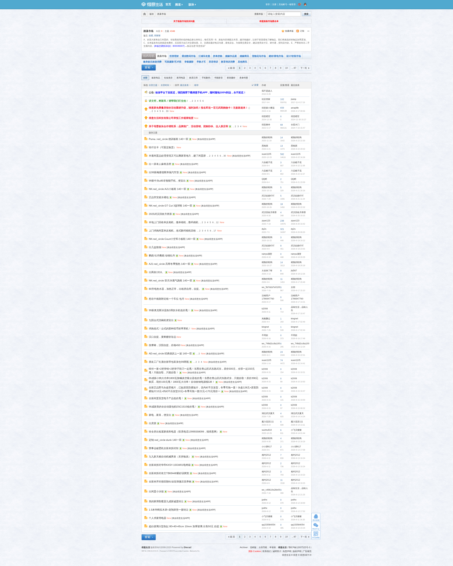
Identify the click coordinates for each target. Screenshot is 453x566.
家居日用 (193, 78)
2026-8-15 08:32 (298, 408)
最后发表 (184, 85)
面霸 (151, 35)
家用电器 (181, 78)
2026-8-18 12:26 (298, 274)
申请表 (272, 547)
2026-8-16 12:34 (298, 347)
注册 (274, 4)
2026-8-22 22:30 (298, 141)
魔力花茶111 (268, 421)
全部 (145, 78)
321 (282, 229)
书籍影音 (218, 78)
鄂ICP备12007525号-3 (299, 547)
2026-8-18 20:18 (298, 265)
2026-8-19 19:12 (298, 240)
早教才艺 (201, 61)
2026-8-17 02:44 (298, 330)
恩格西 (265, 146)
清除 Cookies (254, 551)
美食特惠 (243, 78)
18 (281, 204)
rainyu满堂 (267, 254)
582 (282, 154)
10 (286, 68)
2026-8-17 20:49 (298, 282)
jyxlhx (264, 500)
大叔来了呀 (267, 270)
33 (167, 111)
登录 (268, 4)
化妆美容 (168, 78)
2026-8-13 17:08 (298, 450)
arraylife (295, 108)
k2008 (265, 308)
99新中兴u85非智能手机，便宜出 (167, 180)
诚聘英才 (277, 551)
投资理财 (174, 56)
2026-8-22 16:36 (298, 157)
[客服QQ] (315, 517)
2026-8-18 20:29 (298, 257)
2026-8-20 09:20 (298, 232)
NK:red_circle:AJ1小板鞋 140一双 (167, 189)
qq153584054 (268, 524)
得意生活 (282, 547)
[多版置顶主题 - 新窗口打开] (146, 101)
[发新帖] (149, 68)
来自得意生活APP (206, 139)
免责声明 (287, 551)
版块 (191, 4)
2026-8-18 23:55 (298, 249)
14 (281, 137)
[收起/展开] (308, 31)
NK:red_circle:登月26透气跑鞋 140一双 (170, 280)
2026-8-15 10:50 (298, 382)
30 (224, 156)
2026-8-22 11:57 (298, 174)
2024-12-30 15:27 (298, 119)
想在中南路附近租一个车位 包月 (166, 298)
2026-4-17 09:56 (298, 111)
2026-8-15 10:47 (298, 391)
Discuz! (187, 547)
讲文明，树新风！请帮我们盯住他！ (168, 100)
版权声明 (297, 551)
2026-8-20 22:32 (298, 207)
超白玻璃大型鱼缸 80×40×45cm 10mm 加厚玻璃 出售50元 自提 (184, 526)
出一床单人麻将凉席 (160, 164)
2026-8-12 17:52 (298, 511)
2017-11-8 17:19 (298, 102)
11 (281, 279)
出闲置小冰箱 (156, 491)
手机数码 (206, 78)
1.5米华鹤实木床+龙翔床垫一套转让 (168, 509)
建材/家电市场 (276, 56)
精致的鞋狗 (267, 137)
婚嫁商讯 (244, 56)
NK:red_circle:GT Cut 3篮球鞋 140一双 (170, 205)
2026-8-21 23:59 (298, 182)
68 (281, 125)
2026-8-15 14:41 (298, 363)
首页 (168, 4)
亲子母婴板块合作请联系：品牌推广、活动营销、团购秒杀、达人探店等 (188, 126)
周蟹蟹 (157, 35)
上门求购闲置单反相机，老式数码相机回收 (172, 230)
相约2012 (266, 455)
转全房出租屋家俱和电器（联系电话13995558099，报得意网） (184, 431)
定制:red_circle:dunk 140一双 (165, 439)
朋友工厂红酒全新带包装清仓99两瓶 (169, 361)
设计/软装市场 (293, 56)
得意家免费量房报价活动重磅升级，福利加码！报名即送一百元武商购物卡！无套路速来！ (198, 107)
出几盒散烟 (155, 247)
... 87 (294, 68)
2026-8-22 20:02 (298, 149)
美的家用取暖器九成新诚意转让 (166, 501)
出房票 (152, 423)
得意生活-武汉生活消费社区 (144, 14)
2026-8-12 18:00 (298, 503)
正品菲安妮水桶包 (159, 197)
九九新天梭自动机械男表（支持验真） (170, 456)
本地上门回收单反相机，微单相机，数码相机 (173, 222)
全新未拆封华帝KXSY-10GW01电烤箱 (170, 464)
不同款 (265, 335)
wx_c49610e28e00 (271, 490)
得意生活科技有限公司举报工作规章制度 (171, 118)
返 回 (232, 68)
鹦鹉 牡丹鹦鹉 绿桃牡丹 (162, 255)
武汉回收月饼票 (269, 212)
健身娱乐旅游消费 (152, 61)
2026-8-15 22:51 (298, 355)
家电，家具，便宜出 (160, 415)
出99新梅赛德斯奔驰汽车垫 (164, 172)
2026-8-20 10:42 (298, 224)
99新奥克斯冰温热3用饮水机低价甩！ (169, 310)
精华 (196, 85)
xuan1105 (266, 154)
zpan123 (266, 220)
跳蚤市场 (161, 14)
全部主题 (153, 85)
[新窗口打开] (145, 139)
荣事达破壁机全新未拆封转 (164, 448)
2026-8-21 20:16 (298, 190)
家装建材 (231, 78)
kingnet (294, 318)
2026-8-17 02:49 (298, 322)
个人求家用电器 (157, 518)
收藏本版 (289, 31)
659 (282, 108)
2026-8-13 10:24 (298, 458)
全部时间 (165, 85)
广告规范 (307, 551)
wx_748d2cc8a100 (271, 343)
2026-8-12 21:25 (298, 495)
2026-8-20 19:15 (298, 215)
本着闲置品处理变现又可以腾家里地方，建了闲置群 (177, 155)
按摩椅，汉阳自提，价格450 (164, 345)
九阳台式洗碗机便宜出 (161, 320)
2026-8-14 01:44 (298, 433)
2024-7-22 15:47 (298, 128)
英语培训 (213, 61)
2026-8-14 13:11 (298, 425)
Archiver (244, 547)
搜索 (306, 14)
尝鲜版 (253, 547)
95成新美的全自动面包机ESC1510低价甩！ (173, 406)
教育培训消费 (228, 61)
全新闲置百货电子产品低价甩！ (166, 398)
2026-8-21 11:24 (298, 199)
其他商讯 (242, 61)
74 (281, 360)
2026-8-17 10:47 (298, 313)
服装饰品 (155, 78)
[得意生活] (152, 4)
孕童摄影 (189, 61)
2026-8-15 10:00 (298, 400)
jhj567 (294, 270)
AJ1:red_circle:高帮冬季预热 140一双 (169, 263)
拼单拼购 (217, 56)
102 (282, 99)
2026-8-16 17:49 (298, 338)
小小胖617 (267, 446)
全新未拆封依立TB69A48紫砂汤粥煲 (169, 473)
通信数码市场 (189, 56)
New (172, 111)
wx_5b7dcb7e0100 (271, 287)
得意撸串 (266, 124)
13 (281, 146)
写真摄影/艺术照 (173, 61)
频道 (178, 4)
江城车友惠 (204, 56)
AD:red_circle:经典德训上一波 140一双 (170, 353)
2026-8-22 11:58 (298, 166)
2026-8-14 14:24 (298, 416)
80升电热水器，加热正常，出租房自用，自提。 (175, 288)
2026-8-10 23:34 (298, 528)
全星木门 (295, 124)
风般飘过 (266, 318)
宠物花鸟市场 (259, 56)
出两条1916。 (156, 272)
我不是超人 (267, 91)
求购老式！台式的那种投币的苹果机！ (170, 328)
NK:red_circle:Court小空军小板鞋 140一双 (172, 238)
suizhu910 (267, 430)
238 (282, 221)
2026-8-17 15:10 (298, 290)
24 (281, 352)
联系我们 (267, 551)
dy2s (264, 229)
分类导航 (263, 547)
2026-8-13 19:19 (298, 441)
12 (217, 222)
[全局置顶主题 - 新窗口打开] (146, 110)
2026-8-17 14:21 (298, 302)
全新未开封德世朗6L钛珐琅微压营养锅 (170, 481)
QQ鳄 (264, 179)
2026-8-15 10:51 (298, 372)
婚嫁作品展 (231, 56)
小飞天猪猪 (296, 430)
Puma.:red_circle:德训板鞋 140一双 (168, 139)
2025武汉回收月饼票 (160, 214)
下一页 (303, 68)
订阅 (302, 31)
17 (215, 231)
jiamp (293, 99)
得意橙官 (266, 116)
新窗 (256, 85)
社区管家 (266, 99)
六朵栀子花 (267, 162)
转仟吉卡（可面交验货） (162, 147)
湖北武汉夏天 (268, 413)
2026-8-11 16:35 (298, 520)
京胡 (293, 287)
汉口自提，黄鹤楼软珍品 (162, 336)
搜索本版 (258, 14)
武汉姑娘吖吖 (268, 195)
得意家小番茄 (268, 108)
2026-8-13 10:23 (298, 475)
